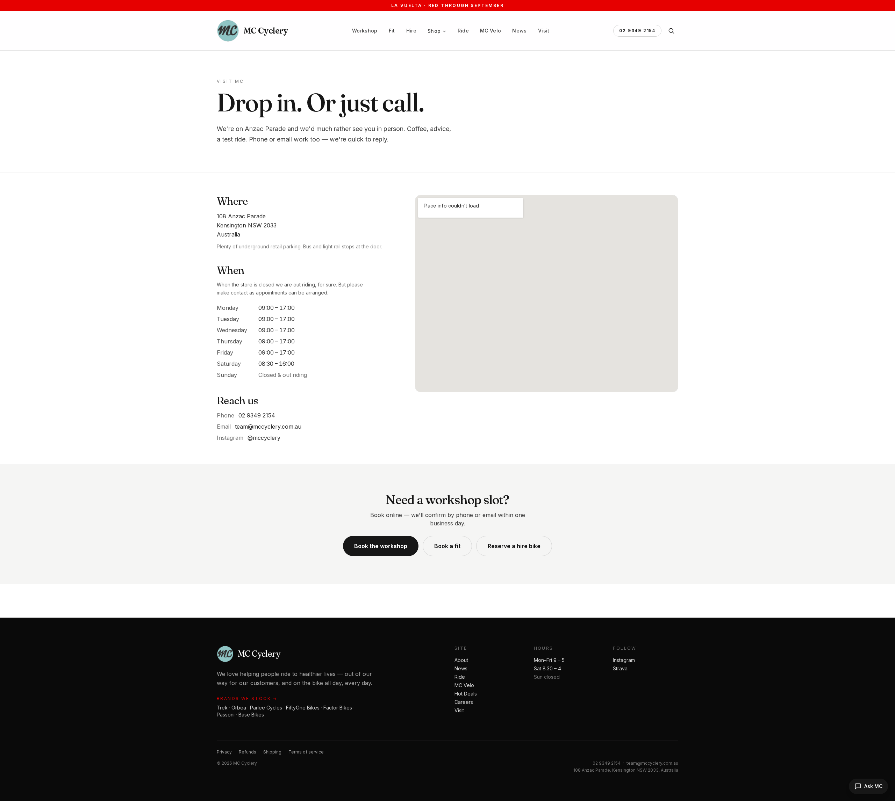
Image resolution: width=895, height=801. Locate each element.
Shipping (272, 752)
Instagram (624, 660)
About (461, 660)
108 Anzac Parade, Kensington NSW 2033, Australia (625, 770)
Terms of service (306, 752)
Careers (463, 702)
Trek (222, 708)
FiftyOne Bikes (303, 708)
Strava (620, 668)
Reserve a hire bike (514, 546)
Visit (544, 31)
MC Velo (490, 31)
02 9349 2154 (637, 30)
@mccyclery (264, 437)
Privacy (224, 752)
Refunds (247, 752)
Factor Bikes (337, 708)
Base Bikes (251, 715)
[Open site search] (671, 31)
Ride (463, 31)
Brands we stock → (247, 698)
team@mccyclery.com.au (268, 426)
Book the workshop (380, 546)
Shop (434, 31)
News (519, 31)
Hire (411, 31)
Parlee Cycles (266, 708)
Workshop (365, 31)
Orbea (238, 708)
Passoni (226, 715)
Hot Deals (465, 694)
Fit (392, 31)
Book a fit (447, 546)
